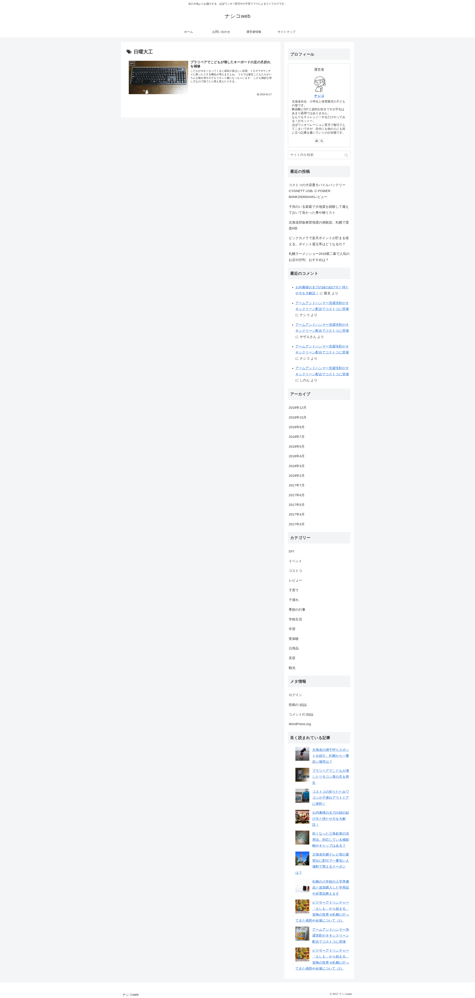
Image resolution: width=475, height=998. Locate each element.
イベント (295, 561)
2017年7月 (297, 485)
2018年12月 (298, 407)
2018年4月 (297, 456)
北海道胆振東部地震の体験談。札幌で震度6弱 (319, 225)
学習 (292, 629)
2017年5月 (297, 505)
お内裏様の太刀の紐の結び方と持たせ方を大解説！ (330, 819)
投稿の (298, 705)
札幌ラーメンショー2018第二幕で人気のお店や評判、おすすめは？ (319, 257)
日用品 (294, 648)
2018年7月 (297, 437)
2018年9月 (297, 427)
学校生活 (295, 619)
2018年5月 (297, 446)
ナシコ (319, 96)
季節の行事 (297, 610)
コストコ (295, 571)
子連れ (294, 600)
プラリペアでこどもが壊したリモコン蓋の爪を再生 (330, 777)
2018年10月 (298, 417)
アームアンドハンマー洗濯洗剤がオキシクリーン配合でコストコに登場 (330, 936)
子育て (294, 590)
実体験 (294, 639)
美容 (292, 658)
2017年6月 (297, 495)
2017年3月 (297, 524)
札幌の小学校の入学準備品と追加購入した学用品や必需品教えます (330, 887)
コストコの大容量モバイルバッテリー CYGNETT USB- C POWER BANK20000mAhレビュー (317, 191)
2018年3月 (297, 466)
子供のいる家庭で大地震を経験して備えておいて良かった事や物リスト (319, 209)
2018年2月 (297, 475)
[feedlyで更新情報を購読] (316, 141)
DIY (291, 551)
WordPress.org (300, 724)
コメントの (301, 714)
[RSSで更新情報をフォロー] (322, 141)
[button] (346, 155)
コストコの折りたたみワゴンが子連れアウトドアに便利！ (330, 798)
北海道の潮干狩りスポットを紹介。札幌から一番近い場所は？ (330, 756)
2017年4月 (297, 514)
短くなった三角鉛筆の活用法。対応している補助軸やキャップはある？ (330, 839)
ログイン (295, 695)
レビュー (295, 580)
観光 (292, 668)
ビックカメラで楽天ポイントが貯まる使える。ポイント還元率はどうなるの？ (319, 241)
